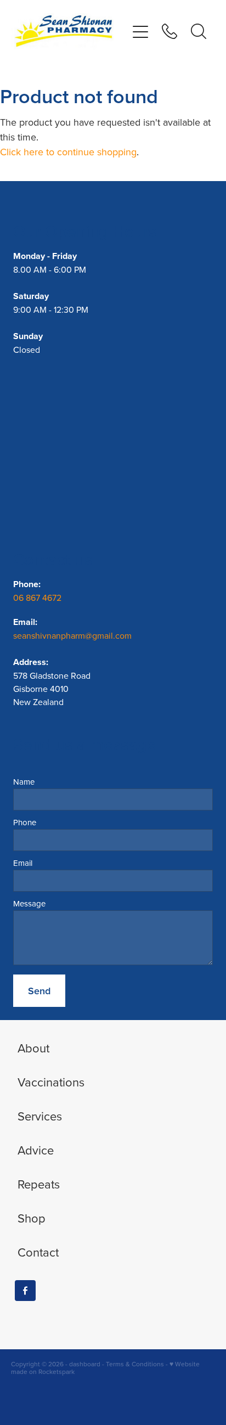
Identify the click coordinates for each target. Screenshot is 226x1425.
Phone (24, 822)
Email (22, 863)
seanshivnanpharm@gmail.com (72, 635)
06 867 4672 (38, 598)
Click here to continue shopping (68, 152)
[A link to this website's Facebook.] (25, 1290)
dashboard (84, 1363)
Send (39, 991)
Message (29, 903)
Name (24, 782)
